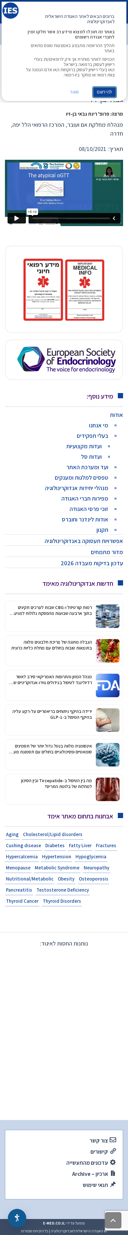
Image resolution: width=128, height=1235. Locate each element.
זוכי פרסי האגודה (89, 509)
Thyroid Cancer (22, 901)
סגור (74, 92)
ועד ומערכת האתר (87, 467)
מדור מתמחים (107, 552)
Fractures (106, 845)
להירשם (104, 92)
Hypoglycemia (90, 856)
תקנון (102, 530)
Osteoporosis (93, 879)
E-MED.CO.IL (54, 1223)
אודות (116, 415)
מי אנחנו (98, 425)
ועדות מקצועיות (84, 446)
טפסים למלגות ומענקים (81, 477)
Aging (12, 834)
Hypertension (56, 856)
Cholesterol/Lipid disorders (52, 834)
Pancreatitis (19, 890)
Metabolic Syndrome (57, 868)
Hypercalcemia (22, 856)
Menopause (18, 868)
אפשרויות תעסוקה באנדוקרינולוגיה (84, 541)
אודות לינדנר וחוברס (85, 519)
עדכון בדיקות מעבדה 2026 (92, 563)
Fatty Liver (80, 845)
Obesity (66, 879)
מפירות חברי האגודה (84, 498)
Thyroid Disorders (62, 901)
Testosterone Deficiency (62, 890)
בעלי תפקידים (92, 435)
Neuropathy (96, 868)
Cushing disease (23, 845)
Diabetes (55, 845)
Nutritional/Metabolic (29, 879)
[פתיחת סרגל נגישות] (17, 1218)
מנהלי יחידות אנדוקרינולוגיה (76, 488)
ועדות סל (91, 456)
